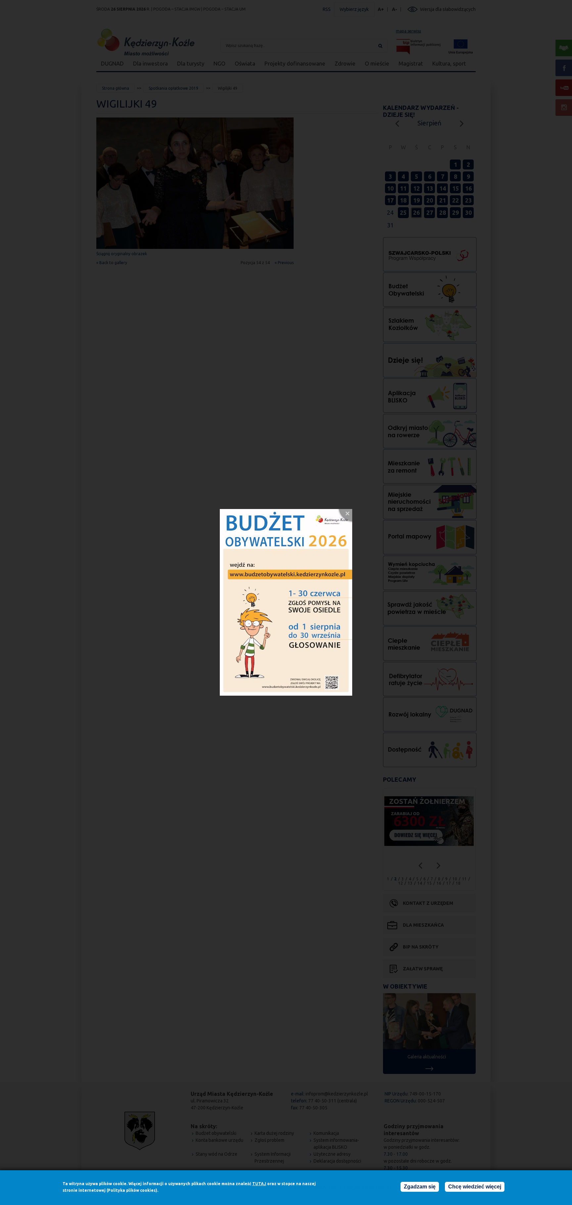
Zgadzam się (420, 1186)
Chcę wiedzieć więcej (474, 1186)
